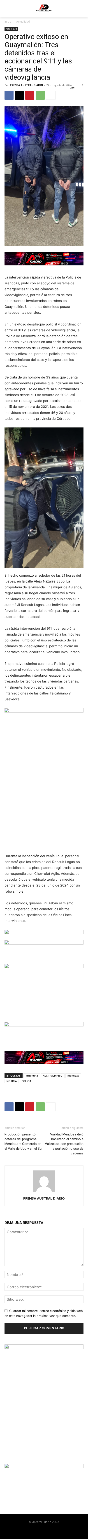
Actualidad (23, 21)
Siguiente (77, 933)
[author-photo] (44, 1192)
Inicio (8, 21)
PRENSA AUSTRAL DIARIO (26, 85)
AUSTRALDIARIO (53, 1075)
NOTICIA (12, 1081)
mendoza (73, 1075)
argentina (31, 1075)
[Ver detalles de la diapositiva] (44, 949)
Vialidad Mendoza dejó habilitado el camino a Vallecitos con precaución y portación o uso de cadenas (64, 1143)
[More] (51, 95)
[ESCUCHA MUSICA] (44, 258)
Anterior (10, 933)
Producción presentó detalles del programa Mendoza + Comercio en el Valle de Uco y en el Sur (24, 1141)
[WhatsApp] (40, 95)
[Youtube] (55, 1531)
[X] (19, 95)
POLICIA (26, 1081)
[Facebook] (9, 95)
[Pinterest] (29, 95)
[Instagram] (40, 1531)
